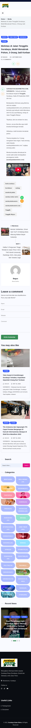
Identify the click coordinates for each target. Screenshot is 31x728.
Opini (8, 549)
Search (26, 465)
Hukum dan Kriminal (23, 510)
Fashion (23, 495)
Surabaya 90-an (23, 580)
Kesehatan (8, 536)
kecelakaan (8, 188)
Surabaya (8, 579)
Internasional (8, 528)
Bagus (7, 383)
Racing (22, 565)
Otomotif (23, 549)
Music (23, 536)
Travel (8, 594)
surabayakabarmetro (11, 201)
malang (18, 188)
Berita (10, 19)
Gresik (8, 508)
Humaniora (8, 519)
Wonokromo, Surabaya (9, 680)
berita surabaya (9, 183)
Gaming (23, 502)
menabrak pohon (10, 192)
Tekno (23, 588)
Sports (23, 572)
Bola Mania (23, 480)
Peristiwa (23, 556)
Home (3, 19)
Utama (23, 594)
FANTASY (8, 495)
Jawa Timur (23, 528)
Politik (8, 565)
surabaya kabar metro (11, 197)
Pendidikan (8, 557)
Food (8, 502)
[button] (11, 640)
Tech (8, 588)
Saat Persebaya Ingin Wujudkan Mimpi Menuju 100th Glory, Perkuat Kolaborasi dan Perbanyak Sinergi (15, 626)
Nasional (8, 543)
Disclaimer (5, 709)
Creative (8, 488)
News (23, 543)
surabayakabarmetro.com (12, 205)
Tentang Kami (6, 706)
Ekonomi (23, 488)
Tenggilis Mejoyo (10, 214)
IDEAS (23, 518)
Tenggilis (7, 210)
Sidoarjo (8, 572)
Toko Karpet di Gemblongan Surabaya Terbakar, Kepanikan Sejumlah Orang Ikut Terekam (14, 377)
